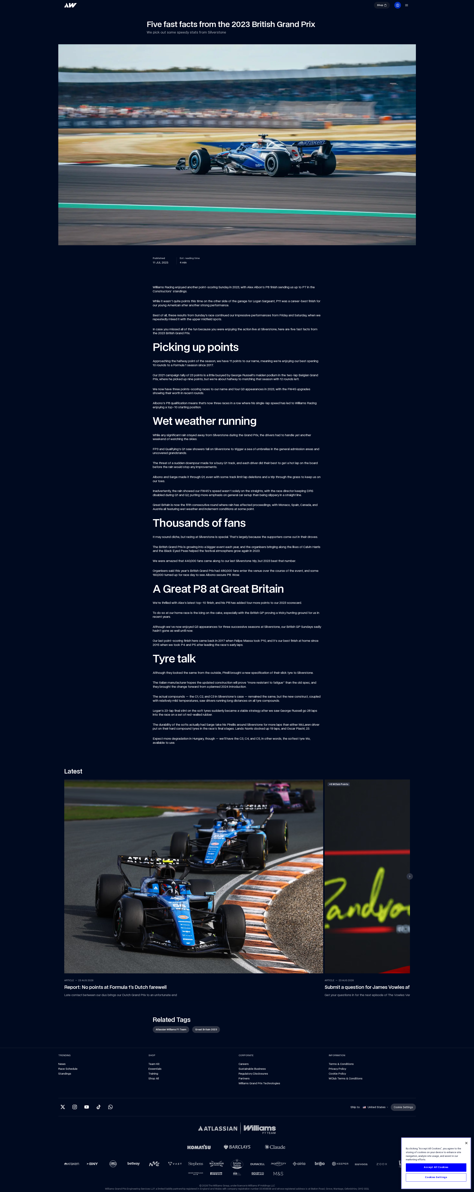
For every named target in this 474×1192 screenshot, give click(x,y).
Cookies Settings (436, 1177)
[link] (83, 7)
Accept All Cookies (436, 1167)
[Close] (466, 1143)
